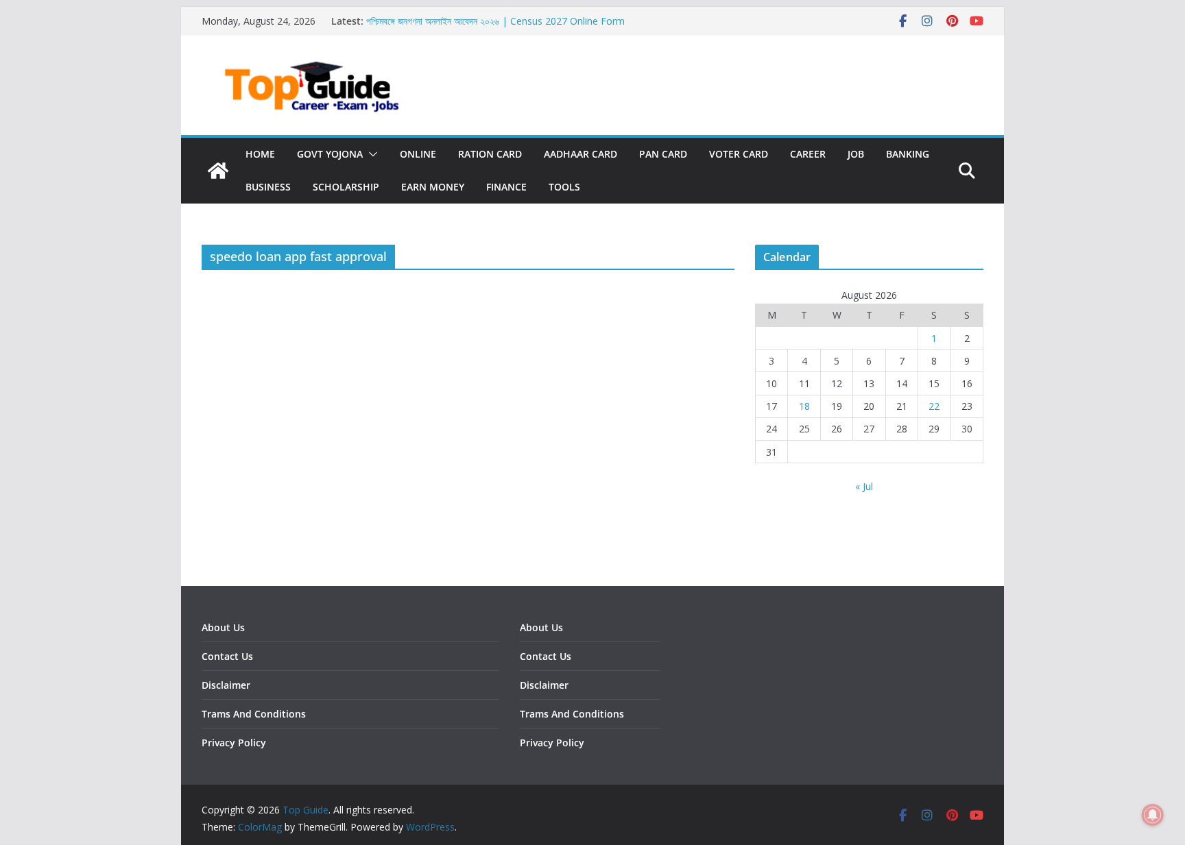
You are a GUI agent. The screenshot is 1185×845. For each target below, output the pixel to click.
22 (934, 406)
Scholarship (346, 186)
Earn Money (432, 186)
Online (418, 153)
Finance (506, 186)
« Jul (864, 486)
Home (260, 153)
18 (804, 406)
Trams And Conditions (254, 713)
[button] (370, 154)
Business (268, 186)
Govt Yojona (330, 153)
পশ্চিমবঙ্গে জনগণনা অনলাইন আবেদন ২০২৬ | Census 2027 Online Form (495, 20)
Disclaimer (226, 684)
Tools (564, 186)
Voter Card (738, 153)
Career (808, 153)
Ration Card (490, 153)
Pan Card (663, 153)
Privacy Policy (234, 742)
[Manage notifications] (1153, 815)
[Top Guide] (218, 170)
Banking (907, 153)
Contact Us (227, 656)
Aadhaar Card (580, 153)
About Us (223, 627)
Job (856, 153)
